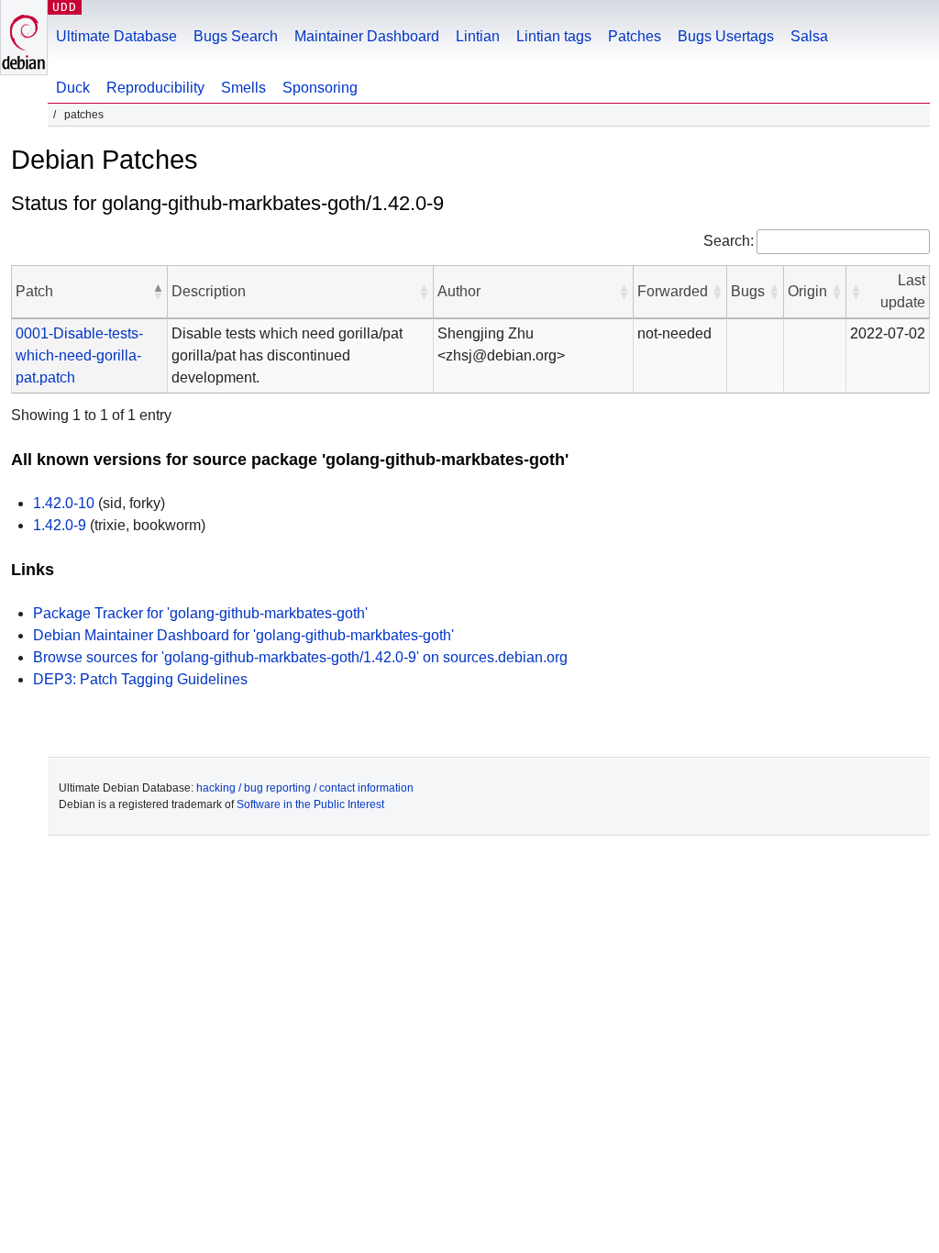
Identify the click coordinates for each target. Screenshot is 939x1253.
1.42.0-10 (63, 503)
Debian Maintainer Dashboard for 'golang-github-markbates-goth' (243, 635)
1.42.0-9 (59, 525)
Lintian (478, 36)
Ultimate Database (116, 36)
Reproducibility (155, 87)
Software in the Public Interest (310, 804)
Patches (634, 36)
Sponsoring (320, 87)
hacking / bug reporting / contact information (305, 788)
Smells (243, 87)
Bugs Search (235, 36)
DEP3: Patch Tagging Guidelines (140, 679)
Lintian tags (553, 36)
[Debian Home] (24, 37)
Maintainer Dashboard (366, 36)
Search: (728, 241)
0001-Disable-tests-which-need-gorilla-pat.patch (79, 355)
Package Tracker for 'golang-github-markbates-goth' (200, 613)
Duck (73, 87)
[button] (157, 292)
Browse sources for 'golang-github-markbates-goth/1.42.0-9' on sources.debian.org (300, 657)
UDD (64, 7)
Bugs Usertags (726, 36)
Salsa (809, 36)
